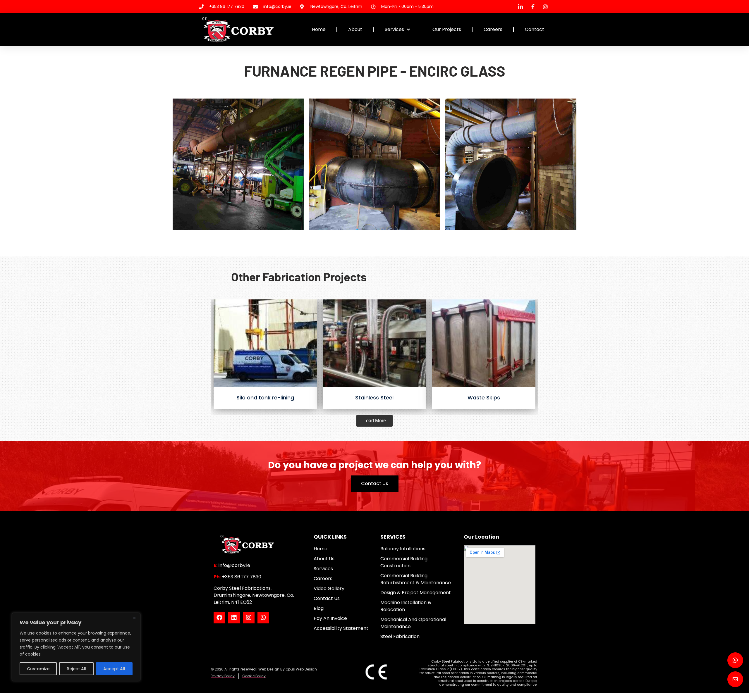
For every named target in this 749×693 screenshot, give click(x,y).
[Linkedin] (234, 617)
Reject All (76, 669)
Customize (38, 669)
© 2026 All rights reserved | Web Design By (264, 669)
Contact (534, 29)
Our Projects (446, 29)
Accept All (114, 669)
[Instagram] (249, 617)
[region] (76, 647)
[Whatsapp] (263, 617)
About (355, 29)
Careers (493, 29)
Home (319, 29)
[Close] (134, 617)
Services (394, 29)
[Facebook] (219, 617)
